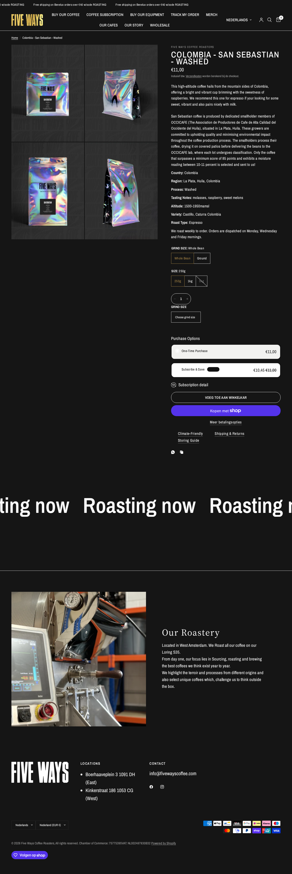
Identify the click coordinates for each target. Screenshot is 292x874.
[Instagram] (165, 787)
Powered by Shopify (163, 843)
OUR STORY (134, 25)
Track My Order (185, 14)
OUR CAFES (108, 25)
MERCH (211, 14)
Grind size (179, 307)
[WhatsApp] (174, 452)
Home (14, 38)
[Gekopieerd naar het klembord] (182, 452)
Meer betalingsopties (226, 422)
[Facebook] (154, 787)
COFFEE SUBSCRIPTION (104, 14)
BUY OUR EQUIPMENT (147, 14)
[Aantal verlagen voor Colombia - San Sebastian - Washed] (174, 299)
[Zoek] (269, 20)
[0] (277, 20)
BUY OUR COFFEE (66, 14)
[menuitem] (65, 14)
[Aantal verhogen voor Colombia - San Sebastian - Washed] (187, 299)
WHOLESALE (160, 25)
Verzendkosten (194, 76)
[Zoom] (74, 54)
